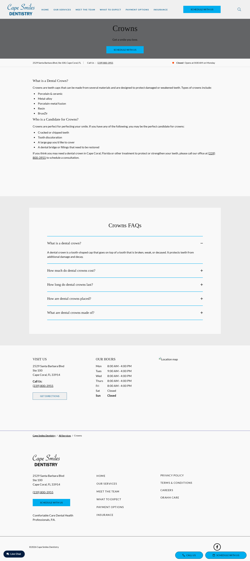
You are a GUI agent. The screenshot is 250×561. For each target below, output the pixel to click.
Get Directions (49, 396)
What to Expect (110, 9)
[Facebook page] (217, 547)
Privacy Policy (172, 475)
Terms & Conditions (176, 482)
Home (45, 9)
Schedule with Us (202, 9)
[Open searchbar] (239, 9)
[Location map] (188, 388)
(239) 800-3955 (105, 62)
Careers (166, 490)
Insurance (161, 9)
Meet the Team (85, 9)
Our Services (62, 9)
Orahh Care (169, 497)
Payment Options (137, 9)
